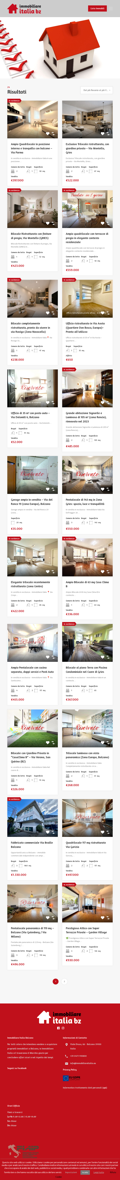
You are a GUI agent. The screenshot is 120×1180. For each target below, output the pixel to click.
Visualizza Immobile (32, 131)
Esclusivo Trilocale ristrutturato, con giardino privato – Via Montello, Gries (87, 148)
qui (104, 1087)
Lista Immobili (97, 8)
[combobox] (96, 90)
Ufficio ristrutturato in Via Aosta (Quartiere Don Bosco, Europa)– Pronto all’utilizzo (85, 327)
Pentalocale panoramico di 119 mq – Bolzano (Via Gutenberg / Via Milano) (32, 932)
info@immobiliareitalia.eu (83, 1063)
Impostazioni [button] (71, 1172)
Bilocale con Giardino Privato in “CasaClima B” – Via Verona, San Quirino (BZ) (30, 757)
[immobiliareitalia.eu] (24, 12)
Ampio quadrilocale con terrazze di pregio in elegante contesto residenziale (87, 238)
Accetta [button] (85, 1172)
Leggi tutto (99, 1172)
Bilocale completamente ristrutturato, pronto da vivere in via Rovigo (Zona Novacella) (30, 327)
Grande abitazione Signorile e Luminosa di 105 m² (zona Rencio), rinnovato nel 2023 (86, 417)
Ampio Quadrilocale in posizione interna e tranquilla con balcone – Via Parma (31, 148)
